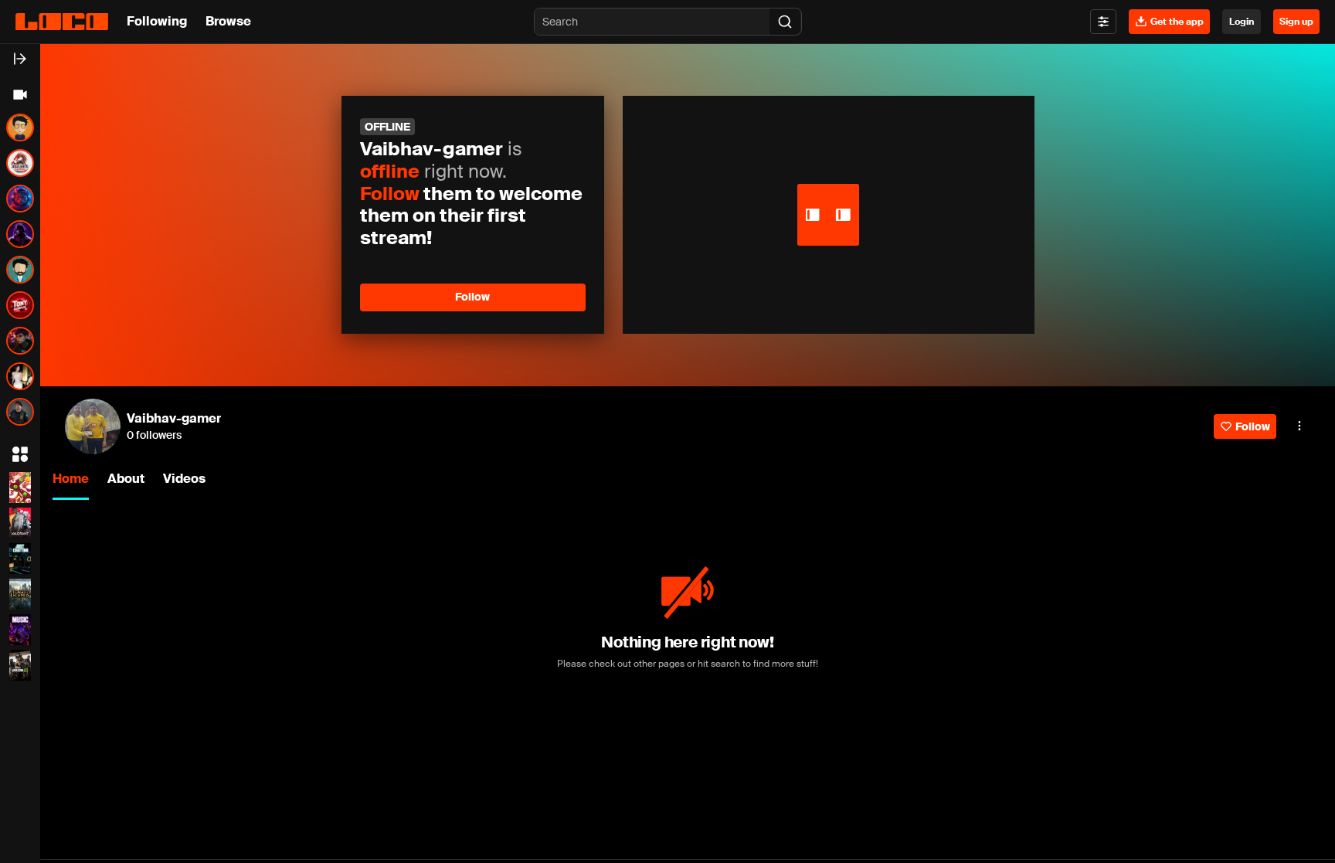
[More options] (1299, 425)
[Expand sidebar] (20, 58)
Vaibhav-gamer (174, 418)
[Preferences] (1103, 21)
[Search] (784, 21)
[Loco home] (61, 21)
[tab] (71, 480)
